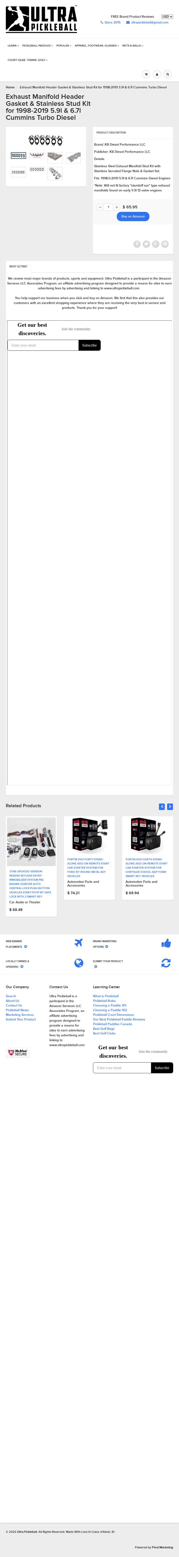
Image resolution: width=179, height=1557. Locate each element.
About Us (12, 1001)
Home (10, 87)
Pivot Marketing (162, 1547)
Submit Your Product (21, 1019)
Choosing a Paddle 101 (109, 1005)
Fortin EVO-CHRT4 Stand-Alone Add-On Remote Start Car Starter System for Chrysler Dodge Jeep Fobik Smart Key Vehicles (147, 868)
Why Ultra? (18, 266)
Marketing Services (20, 1015)
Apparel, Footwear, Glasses (96, 45)
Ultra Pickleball (27, 1532)
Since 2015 (112, 22)
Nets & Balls (131, 45)
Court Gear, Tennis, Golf (26, 60)
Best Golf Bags (104, 1028)
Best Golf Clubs (104, 1033)
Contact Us (14, 1005)
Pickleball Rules (104, 1001)
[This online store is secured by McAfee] (18, 1052)
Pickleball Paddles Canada (112, 1024)
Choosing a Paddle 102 (110, 1010)
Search (11, 996)
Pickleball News (17, 1010)
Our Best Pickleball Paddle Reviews (119, 1019)
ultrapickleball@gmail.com (150, 22)
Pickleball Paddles (36, 45)
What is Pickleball (106, 996)
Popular (62, 45)
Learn (12, 45)
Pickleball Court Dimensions (113, 1015)
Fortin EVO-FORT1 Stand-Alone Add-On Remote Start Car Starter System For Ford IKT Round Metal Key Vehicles (88, 868)
